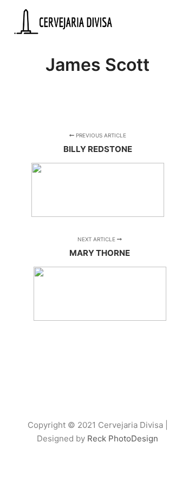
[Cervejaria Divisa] (65, 22)
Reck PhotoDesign (122, 438)
